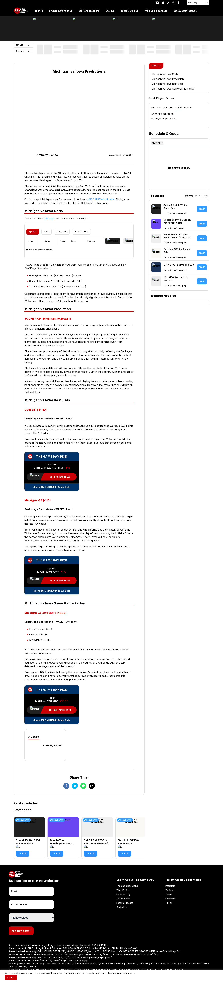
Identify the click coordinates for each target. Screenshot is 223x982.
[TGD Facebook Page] (163, 2)
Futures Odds (81, 231)
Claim (23, 853)
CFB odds (49, 218)
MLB (165, 107)
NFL (153, 107)
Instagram (170, 886)
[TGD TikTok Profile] (178, 2)
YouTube (169, 890)
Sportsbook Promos (60, 10)
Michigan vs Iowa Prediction (167, 78)
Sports (39, 10)
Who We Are (122, 890)
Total (46, 231)
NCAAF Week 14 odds (101, 199)
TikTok (168, 903)
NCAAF (178, 107)
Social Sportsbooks (185, 10)
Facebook (170, 898)
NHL (171, 107)
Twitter (168, 894)
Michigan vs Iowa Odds (164, 74)
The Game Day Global (127, 886)
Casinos (110, 10)
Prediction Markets (155, 10)
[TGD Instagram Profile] (173, 2)
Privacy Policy (123, 894)
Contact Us (121, 907)
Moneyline (62, 231)
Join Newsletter (21, 930)
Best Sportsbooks (89, 10)
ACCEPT (11, 977)
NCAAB (187, 107)
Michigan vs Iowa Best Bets (167, 83)
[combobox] (188, 2)
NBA (159, 107)
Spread (32, 231)
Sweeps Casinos (129, 10)
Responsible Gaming (198, 196)
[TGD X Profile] (168, 2)
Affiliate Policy (123, 898)
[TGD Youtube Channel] (157, 2)
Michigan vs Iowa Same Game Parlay (172, 88)
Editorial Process (124, 903)
